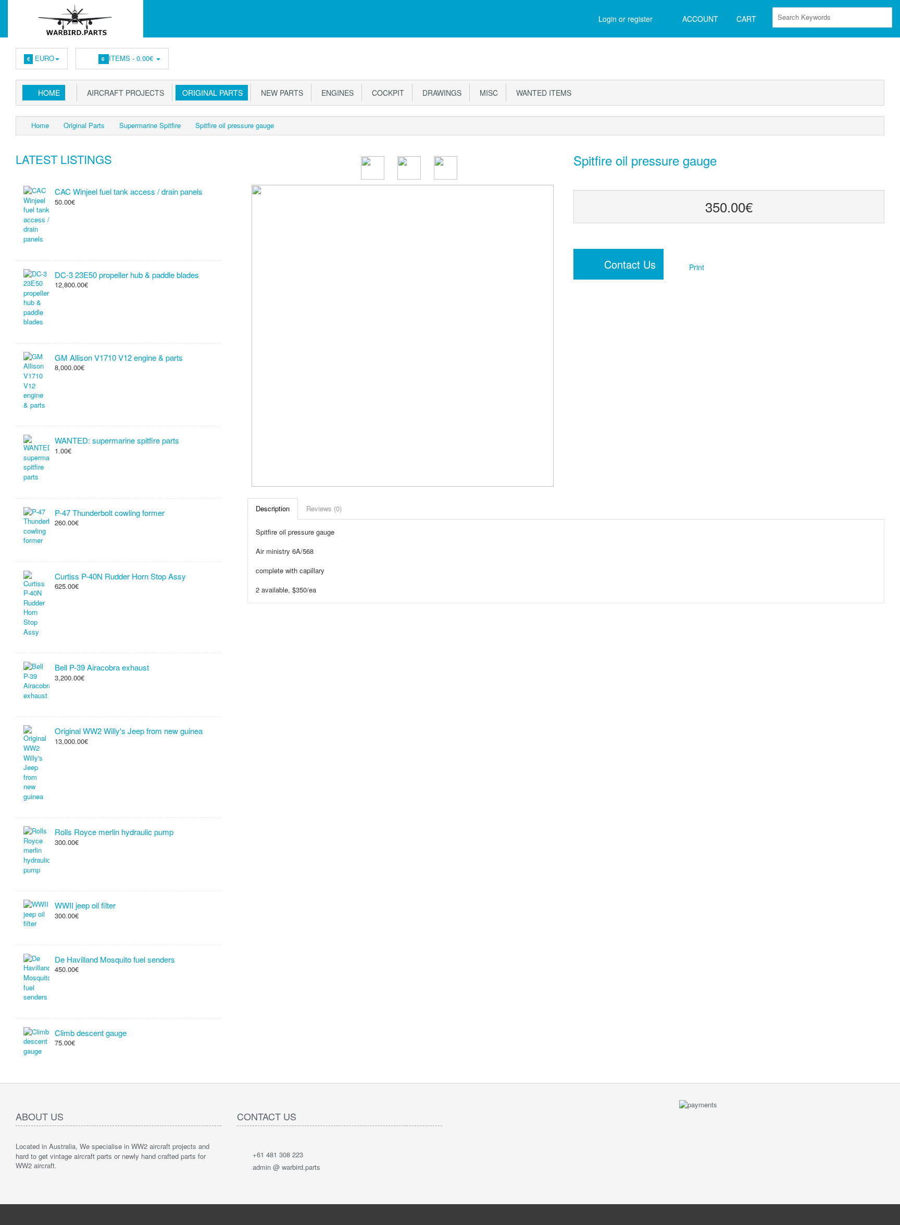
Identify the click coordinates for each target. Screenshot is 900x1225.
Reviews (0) (324, 508)
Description (273, 508)
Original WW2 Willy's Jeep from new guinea (129, 730)
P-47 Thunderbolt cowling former (110, 512)
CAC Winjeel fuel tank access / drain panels (129, 191)
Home (49, 92)
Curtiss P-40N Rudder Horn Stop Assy (120, 576)
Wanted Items (541, 92)
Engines (335, 92)
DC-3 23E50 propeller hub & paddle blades (127, 274)
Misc (487, 92)
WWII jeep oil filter (85, 905)
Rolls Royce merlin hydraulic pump (114, 831)
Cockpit (386, 92)
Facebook (877, 56)
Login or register (625, 19)
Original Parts (210, 92)
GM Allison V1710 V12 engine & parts (119, 357)
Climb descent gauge (91, 1032)
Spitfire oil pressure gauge (234, 125)
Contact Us (625, 264)
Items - (128, 58)
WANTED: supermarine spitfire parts (117, 440)
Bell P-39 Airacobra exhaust (102, 667)
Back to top (882, 1209)
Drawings (439, 92)
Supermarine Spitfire (150, 125)
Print (695, 267)
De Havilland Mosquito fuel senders (115, 959)
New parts (280, 92)
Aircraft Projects (123, 92)
